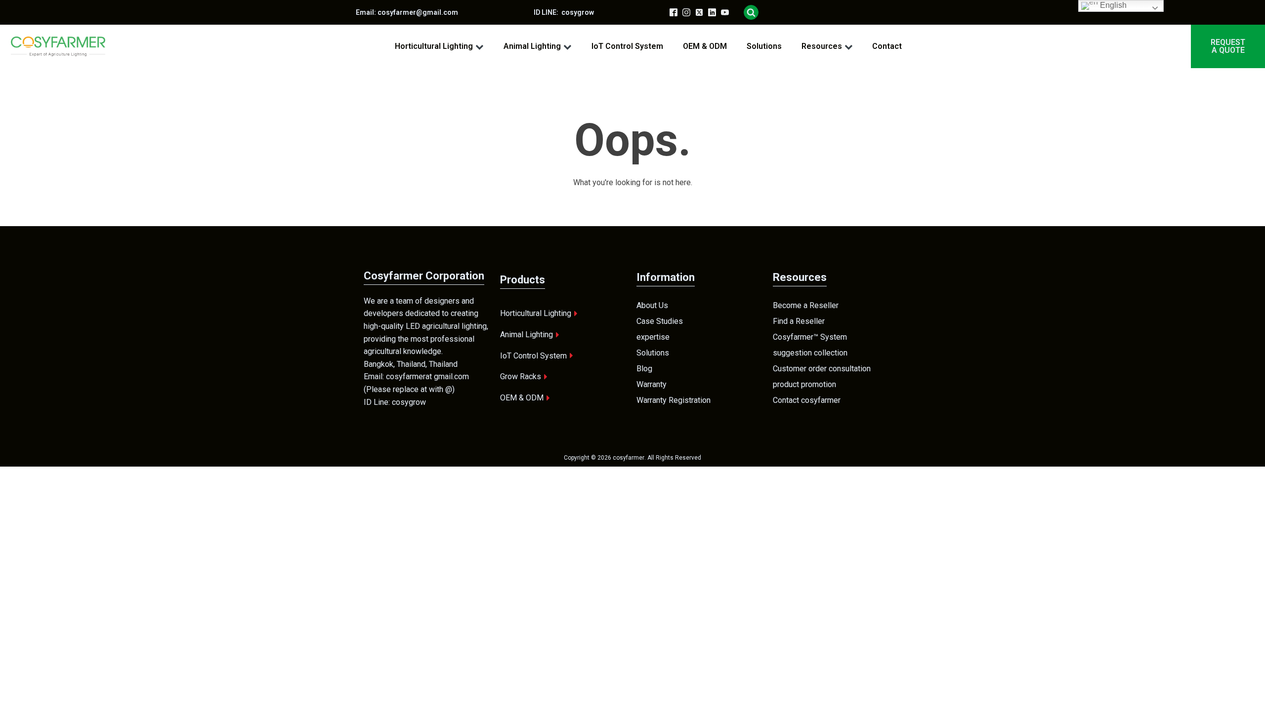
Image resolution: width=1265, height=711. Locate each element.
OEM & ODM (705, 46)
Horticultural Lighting (434, 46)
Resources (821, 46)
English (1112, 5)
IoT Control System (627, 46)
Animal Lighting (532, 46)
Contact (887, 46)
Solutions (764, 46)
